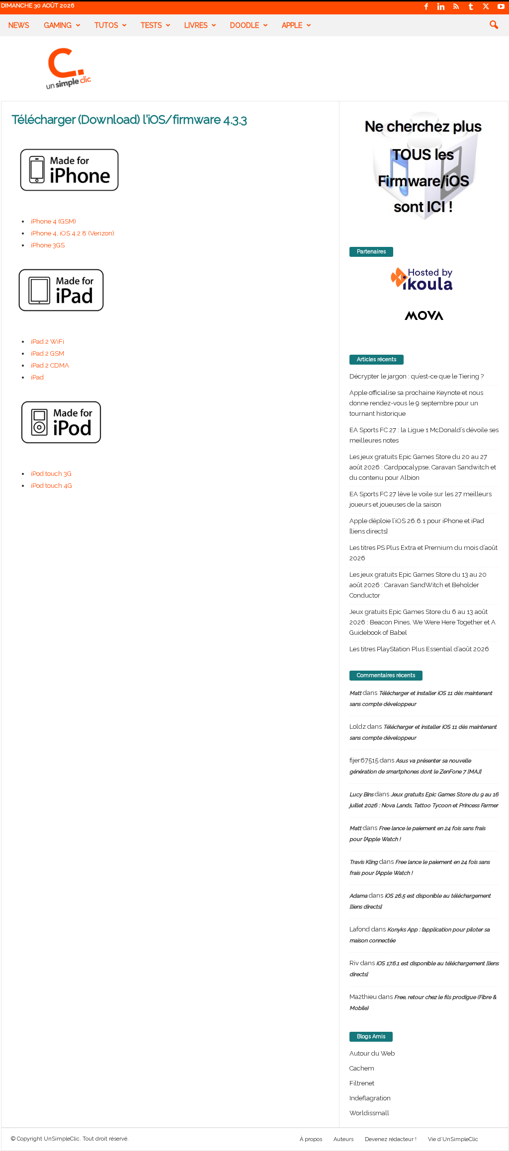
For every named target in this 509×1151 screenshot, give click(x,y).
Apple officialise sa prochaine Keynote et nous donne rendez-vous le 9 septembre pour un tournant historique (416, 403)
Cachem (361, 1068)
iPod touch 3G (51, 473)
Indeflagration (370, 1098)
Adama (358, 896)
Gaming (58, 25)
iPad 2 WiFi (47, 341)
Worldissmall (369, 1113)
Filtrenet (361, 1083)
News (18, 25)
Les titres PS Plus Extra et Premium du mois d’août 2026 (423, 553)
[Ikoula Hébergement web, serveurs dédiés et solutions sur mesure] (424, 279)
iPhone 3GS (48, 245)
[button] (494, 25)
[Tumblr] (471, 7)
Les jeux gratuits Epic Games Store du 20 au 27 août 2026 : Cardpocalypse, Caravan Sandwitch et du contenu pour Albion (422, 467)
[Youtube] (501, 7)
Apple (292, 25)
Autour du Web (372, 1053)
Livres (195, 25)
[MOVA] (424, 315)
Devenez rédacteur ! (391, 1139)
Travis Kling (363, 862)
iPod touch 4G (51, 485)
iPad (37, 377)
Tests (151, 25)
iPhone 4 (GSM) (53, 221)
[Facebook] (426, 7)
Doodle (244, 25)
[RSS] (456, 7)
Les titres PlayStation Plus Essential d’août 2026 (419, 649)
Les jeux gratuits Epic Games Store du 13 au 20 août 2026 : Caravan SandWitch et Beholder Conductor (418, 585)
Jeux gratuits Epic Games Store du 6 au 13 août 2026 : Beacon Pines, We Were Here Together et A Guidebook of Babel (422, 622)
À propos (311, 1139)
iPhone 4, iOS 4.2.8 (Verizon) (72, 233)
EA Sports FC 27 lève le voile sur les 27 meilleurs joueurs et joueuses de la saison (420, 499)
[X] (486, 7)
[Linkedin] (441, 7)
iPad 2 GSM (47, 353)
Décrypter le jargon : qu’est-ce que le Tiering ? (416, 376)
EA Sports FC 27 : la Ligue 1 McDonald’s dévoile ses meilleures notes (424, 435)
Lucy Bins (361, 794)
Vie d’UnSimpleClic (453, 1139)
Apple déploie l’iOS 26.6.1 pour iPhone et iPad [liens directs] (416, 526)
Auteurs (343, 1139)
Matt (355, 693)
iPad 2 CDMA (50, 365)
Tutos (106, 25)
